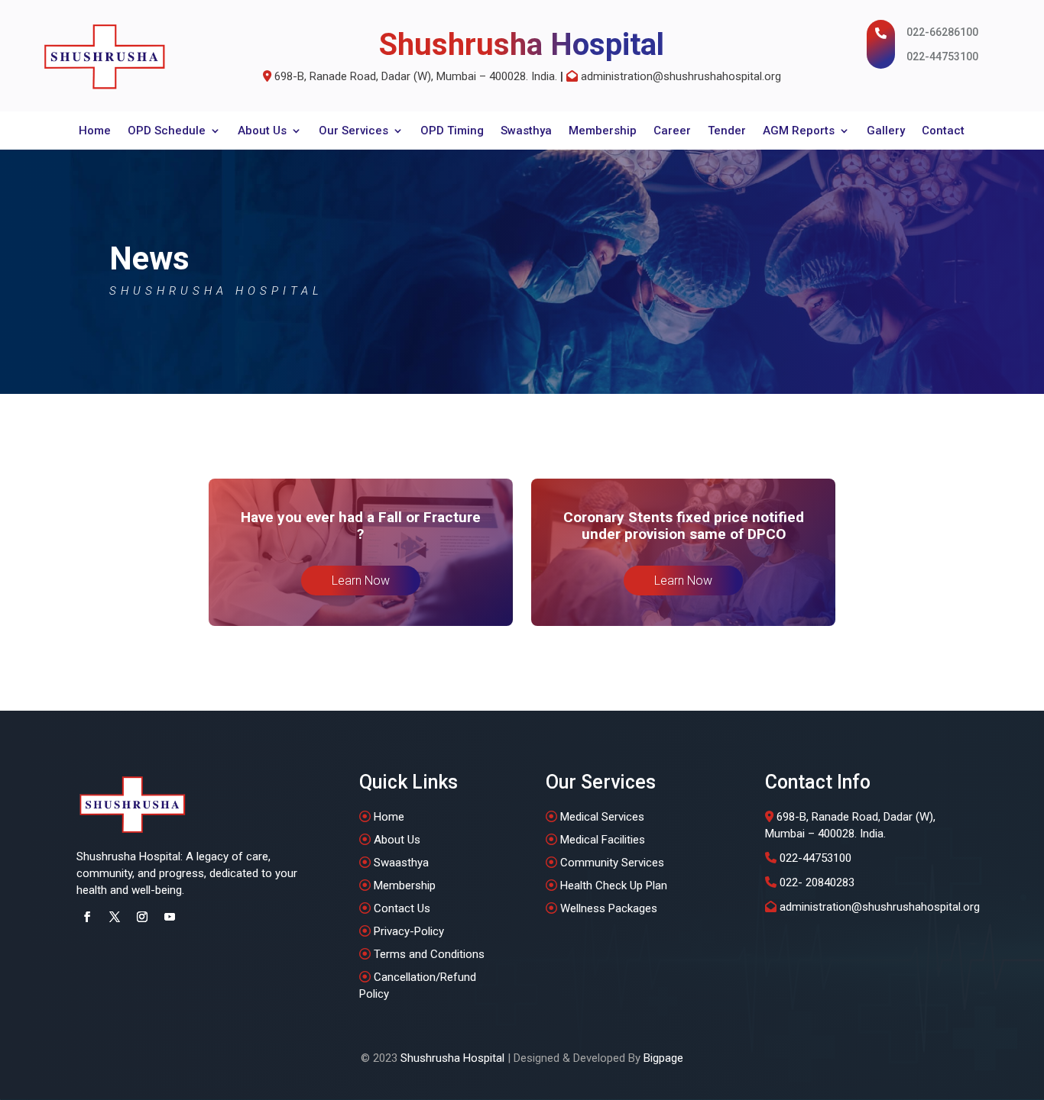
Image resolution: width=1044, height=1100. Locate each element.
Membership (603, 131)
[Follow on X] (114, 916)
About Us (262, 131)
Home (95, 131)
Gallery (886, 131)
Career (672, 131)
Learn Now (361, 580)
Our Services (353, 131)
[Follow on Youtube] (169, 916)
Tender (727, 131)
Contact (943, 131)
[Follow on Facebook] (87, 916)
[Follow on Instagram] (142, 916)
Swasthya (526, 131)
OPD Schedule (167, 131)
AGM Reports (799, 131)
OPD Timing (452, 131)
